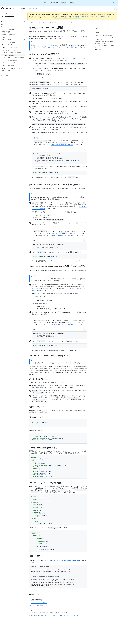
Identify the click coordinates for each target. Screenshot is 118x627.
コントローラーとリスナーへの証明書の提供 (45, 483)
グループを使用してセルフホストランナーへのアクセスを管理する (56, 47)
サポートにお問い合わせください (39, 605)
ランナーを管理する (48, 23)
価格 (61, 615)
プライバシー (48, 615)
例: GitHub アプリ (34, 430)
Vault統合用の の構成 (43, 448)
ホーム (5, 13)
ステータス (55, 615)
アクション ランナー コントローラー (64, 23)
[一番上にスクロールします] (114, 623)
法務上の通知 (35, 556)
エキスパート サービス (69, 615)
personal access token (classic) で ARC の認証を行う (53, 184)
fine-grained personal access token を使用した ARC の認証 (56, 266)
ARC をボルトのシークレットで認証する (47, 355)
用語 (42, 615)
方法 (40, 23)
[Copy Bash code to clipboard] (84, 150)
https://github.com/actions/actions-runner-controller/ (65, 560)
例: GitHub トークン (35, 417)
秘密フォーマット (35, 407)
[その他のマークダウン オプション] (110, 29)
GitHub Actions (8, 16)
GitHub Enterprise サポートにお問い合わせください (67, 18)
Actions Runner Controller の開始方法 (62, 144)
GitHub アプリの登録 (79, 58)
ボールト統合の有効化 (37, 379)
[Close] (113, 3)
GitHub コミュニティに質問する (39, 603)
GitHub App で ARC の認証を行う (44, 54)
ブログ (77, 615)
